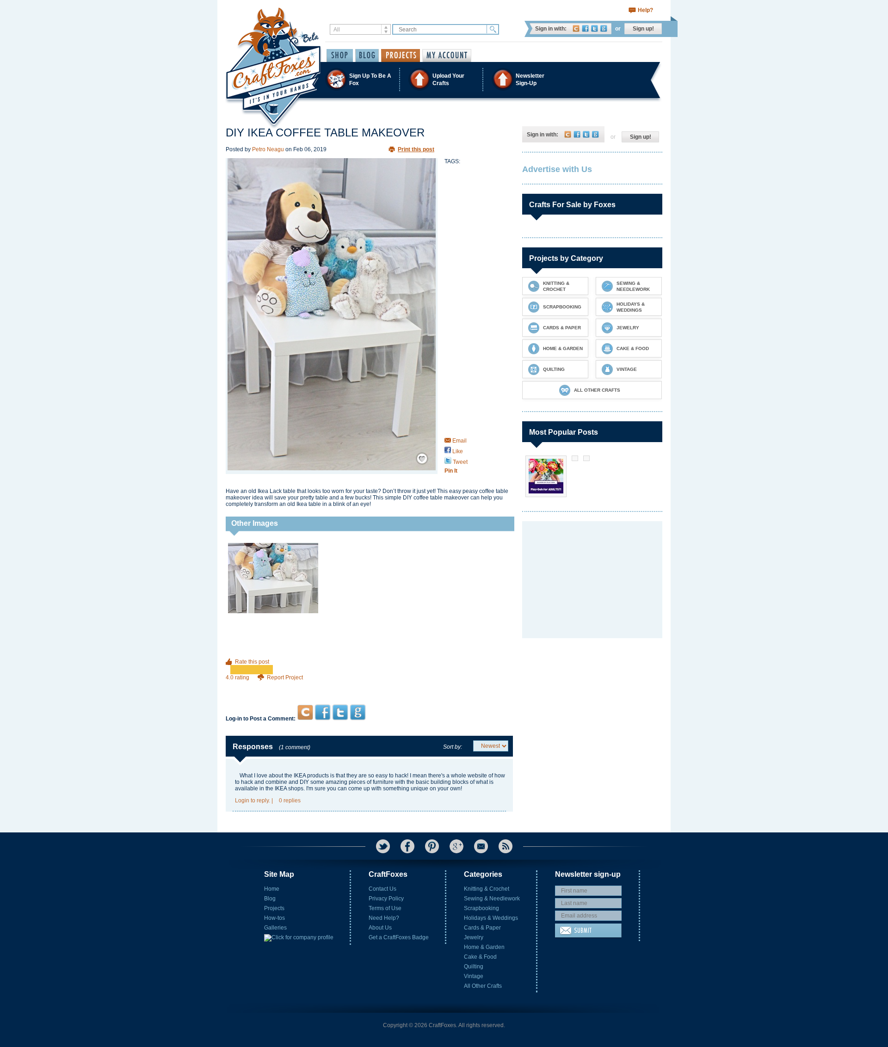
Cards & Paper (482, 927)
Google (603, 28)
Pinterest (432, 846)
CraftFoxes (576, 28)
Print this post (416, 149)
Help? (645, 10)
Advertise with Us (557, 169)
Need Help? (384, 918)
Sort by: (452, 747)
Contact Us (382, 889)
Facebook (585, 28)
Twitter (594, 28)
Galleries (275, 927)
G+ (456, 846)
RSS (505, 846)
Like (457, 451)
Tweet (459, 462)
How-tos (274, 918)
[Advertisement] (369, 686)
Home (271, 889)
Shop (340, 55)
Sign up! (643, 28)
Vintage (473, 976)
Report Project (285, 677)
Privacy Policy (386, 898)
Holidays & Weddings (491, 918)
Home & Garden (484, 947)
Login (242, 800)
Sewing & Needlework (492, 898)
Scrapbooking (481, 908)
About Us (380, 927)
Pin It (450, 471)
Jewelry (473, 937)
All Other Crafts (483, 986)
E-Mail (481, 846)
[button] (443, 79)
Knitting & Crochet (486, 889)
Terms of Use (385, 908)
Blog (270, 898)
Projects (274, 908)
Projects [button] (400, 55)
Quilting (473, 966)
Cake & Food (480, 957)
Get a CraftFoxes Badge (399, 937)
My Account (446, 55)
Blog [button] (367, 55)
